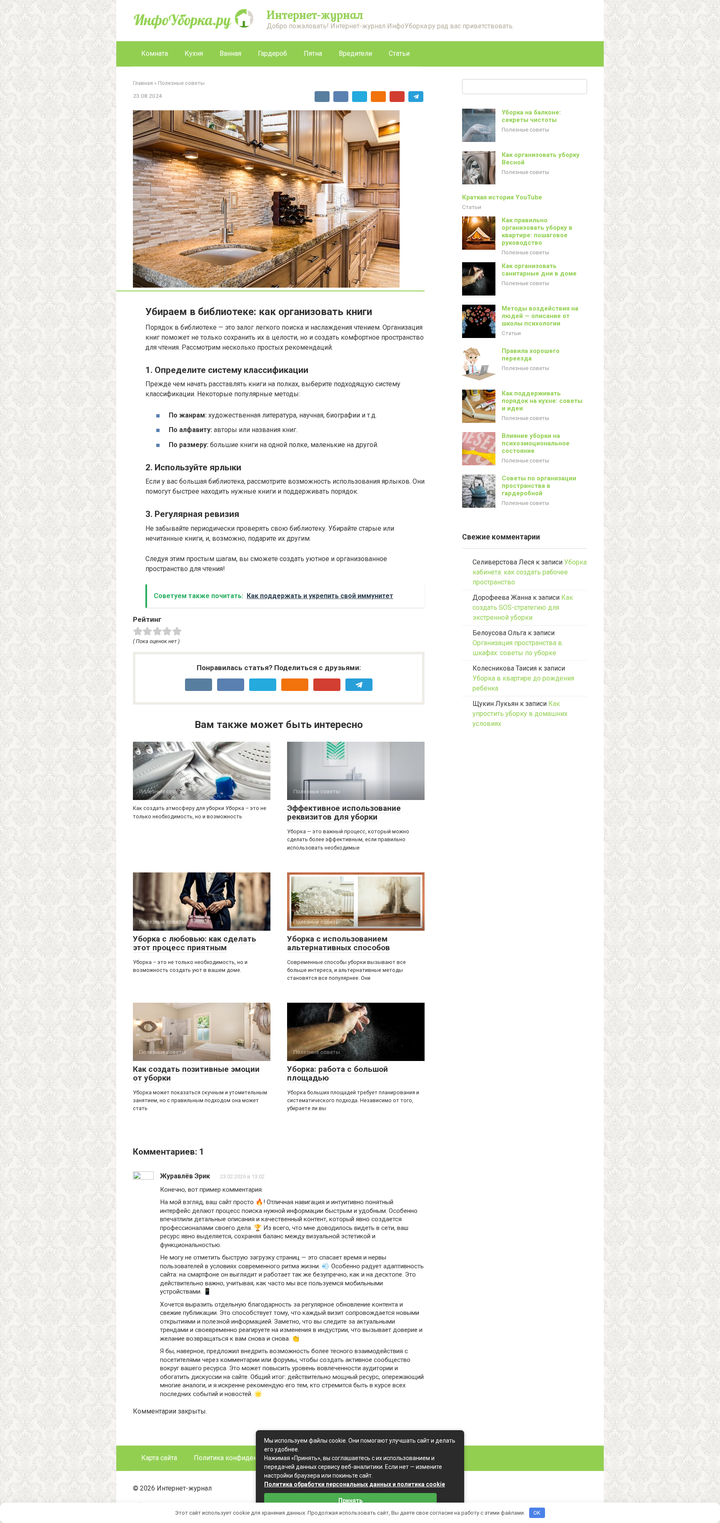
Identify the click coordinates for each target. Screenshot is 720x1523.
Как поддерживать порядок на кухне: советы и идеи (542, 401)
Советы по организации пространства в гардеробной (539, 486)
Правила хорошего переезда (531, 354)
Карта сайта (159, 1458)
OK (536, 1513)
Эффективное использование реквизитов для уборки (344, 812)
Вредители (355, 53)
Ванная (230, 53)
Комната (154, 53)
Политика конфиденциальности (243, 1458)
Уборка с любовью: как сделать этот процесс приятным (194, 943)
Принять (350, 1500)
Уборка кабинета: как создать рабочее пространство (529, 572)
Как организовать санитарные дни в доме (539, 269)
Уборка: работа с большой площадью (337, 1073)
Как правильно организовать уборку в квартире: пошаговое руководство (537, 231)
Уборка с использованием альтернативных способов (338, 943)
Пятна (313, 53)
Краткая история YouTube (502, 197)
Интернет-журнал (315, 14)
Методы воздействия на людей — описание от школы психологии (540, 316)
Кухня (194, 53)
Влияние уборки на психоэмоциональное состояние (536, 443)
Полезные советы (525, 129)
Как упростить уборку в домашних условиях (520, 714)
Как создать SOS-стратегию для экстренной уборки (522, 607)
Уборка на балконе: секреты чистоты (531, 116)
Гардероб (272, 53)
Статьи (399, 53)
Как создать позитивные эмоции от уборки (196, 1073)
